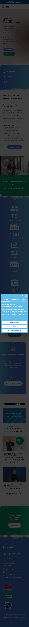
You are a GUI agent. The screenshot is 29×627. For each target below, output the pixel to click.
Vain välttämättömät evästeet (14, 330)
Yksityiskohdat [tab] (14, 299)
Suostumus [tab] (5, 299)
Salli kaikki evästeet (14, 322)
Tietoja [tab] (23, 299)
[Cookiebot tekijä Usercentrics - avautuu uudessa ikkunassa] (21, 296)
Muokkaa (14, 326)
